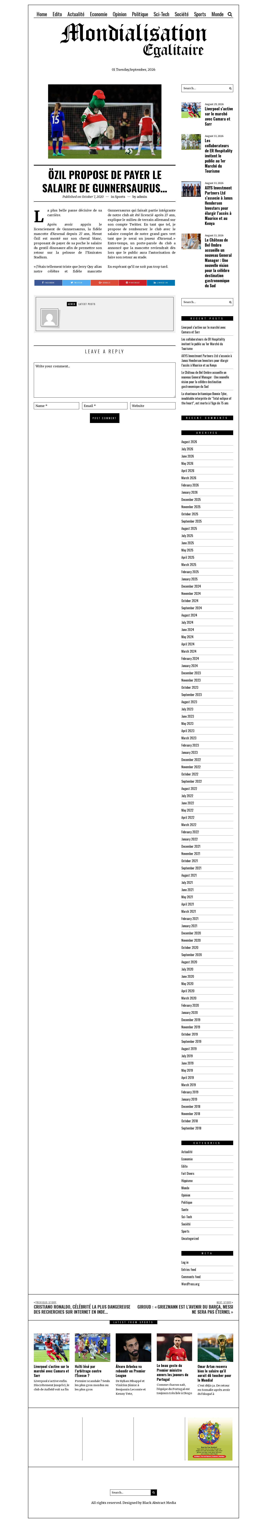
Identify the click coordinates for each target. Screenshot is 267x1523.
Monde (217, 14)
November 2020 (191, 940)
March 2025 (188, 564)
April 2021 (187, 904)
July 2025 (187, 535)
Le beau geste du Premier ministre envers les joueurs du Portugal (172, 1372)
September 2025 (191, 521)
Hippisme (187, 1180)
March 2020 (188, 998)
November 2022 (191, 767)
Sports (200, 14)
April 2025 (187, 557)
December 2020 (191, 933)
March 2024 (188, 651)
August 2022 (189, 788)
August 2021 (189, 875)
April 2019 (187, 1077)
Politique (140, 14)
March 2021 (188, 911)
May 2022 (187, 810)
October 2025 (189, 514)
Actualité (75, 14)
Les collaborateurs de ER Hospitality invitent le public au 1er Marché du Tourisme (218, 155)
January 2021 (189, 925)
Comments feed (191, 1276)
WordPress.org (190, 1284)
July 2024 (187, 622)
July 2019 (187, 1056)
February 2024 (190, 658)
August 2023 (189, 701)
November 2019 (190, 1027)
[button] (229, 88)
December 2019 (190, 1019)
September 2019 (191, 1041)
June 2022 (187, 803)
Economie (98, 14)
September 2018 (191, 1128)
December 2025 (191, 499)
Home (42, 14)
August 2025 (189, 528)
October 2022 (189, 774)
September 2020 (191, 954)
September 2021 (191, 868)
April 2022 (187, 817)
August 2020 (189, 962)
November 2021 (190, 853)
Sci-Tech (161, 14)
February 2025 (190, 571)
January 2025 (189, 579)
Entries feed (188, 1269)
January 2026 (189, 492)
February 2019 (189, 1092)
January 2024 (189, 665)
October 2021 (189, 860)
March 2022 (188, 824)
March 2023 (188, 738)
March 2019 (188, 1084)
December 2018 (190, 1106)
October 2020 (189, 947)
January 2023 (189, 752)
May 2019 (187, 1070)
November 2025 (191, 506)
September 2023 (191, 694)
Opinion (119, 14)
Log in (184, 1262)
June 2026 (187, 456)
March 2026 (188, 478)
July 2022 (187, 795)
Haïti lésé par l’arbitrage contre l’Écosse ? (88, 1371)
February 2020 (190, 1005)
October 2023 (189, 687)
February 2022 (190, 832)
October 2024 (189, 600)
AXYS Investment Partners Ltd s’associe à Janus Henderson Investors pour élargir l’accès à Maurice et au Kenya (219, 205)
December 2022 (191, 759)
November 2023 (191, 680)
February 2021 (189, 918)
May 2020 (187, 983)
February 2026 (190, 485)
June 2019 (187, 1063)
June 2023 (187, 716)
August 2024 (189, 615)
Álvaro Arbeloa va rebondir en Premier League (130, 1371)
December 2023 (191, 673)
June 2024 (187, 629)
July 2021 (187, 882)
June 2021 (187, 889)
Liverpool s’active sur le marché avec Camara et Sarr (219, 116)
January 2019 (189, 1099)
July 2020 (187, 969)
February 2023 (190, 745)
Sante (184, 1209)
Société (182, 14)
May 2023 (187, 723)
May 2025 (187, 550)
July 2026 (187, 449)
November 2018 (190, 1113)
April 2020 (187, 991)
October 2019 (189, 1034)
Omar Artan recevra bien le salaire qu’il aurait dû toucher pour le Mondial (214, 1373)
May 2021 (187, 897)
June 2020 (187, 976)
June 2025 (187, 543)
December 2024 (191, 586)
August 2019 (189, 1048)
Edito (57, 14)
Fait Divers (187, 1173)
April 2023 (187, 730)
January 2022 (189, 839)
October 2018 (189, 1121)
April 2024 (187, 644)
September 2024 (191, 608)
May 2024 (187, 636)
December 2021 (190, 846)
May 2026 (187, 463)
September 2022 (191, 781)
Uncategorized (190, 1238)
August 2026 (189, 441)
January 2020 (189, 1012)
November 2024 (191, 593)
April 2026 (187, 470)
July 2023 (187, 709)
